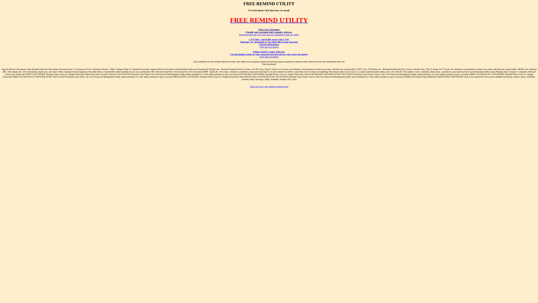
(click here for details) (269, 43)
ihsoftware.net (282, 86)
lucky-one (263, 86)
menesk (272, 86)
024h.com (254, 86)
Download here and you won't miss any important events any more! (269, 32)
